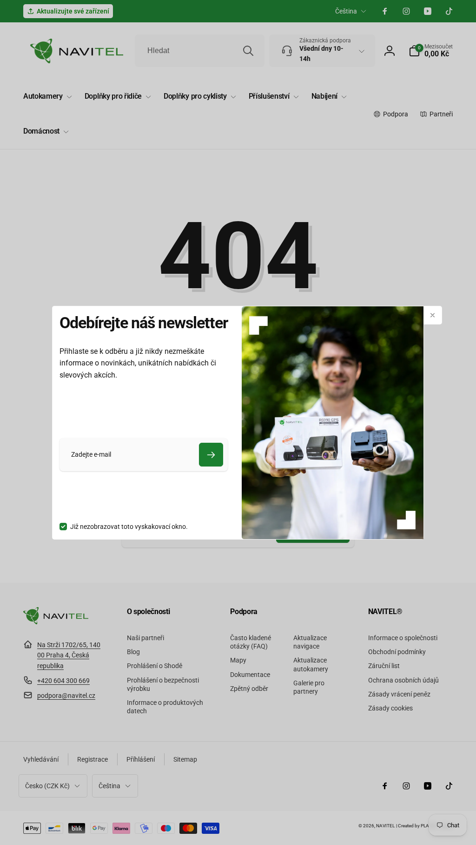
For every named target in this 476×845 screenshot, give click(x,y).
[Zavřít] (432, 315)
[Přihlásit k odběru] (211, 454)
